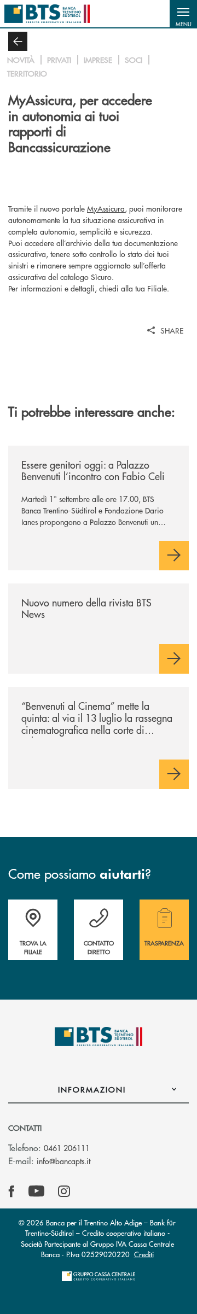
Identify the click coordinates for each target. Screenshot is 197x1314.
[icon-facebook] (11, 1191)
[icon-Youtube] (36, 1191)
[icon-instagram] (64, 1191)
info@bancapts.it (63, 1160)
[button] (183, 13)
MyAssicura (106, 208)
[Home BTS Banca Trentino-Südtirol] (47, 13)
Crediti (144, 1254)
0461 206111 (67, 1147)
